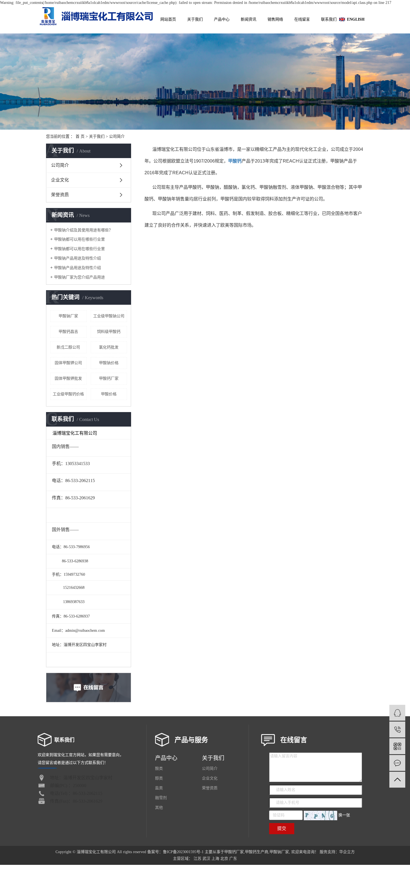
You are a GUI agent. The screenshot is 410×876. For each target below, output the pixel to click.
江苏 (197, 858)
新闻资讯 (248, 19)
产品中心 (222, 19)
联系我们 (329, 19)
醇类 (159, 778)
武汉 (206, 858)
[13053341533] (397, 729)
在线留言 (302, 19)
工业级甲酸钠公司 (108, 316)
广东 (233, 858)
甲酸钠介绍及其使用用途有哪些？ (83, 230)
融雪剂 (161, 798)
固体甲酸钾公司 (68, 363)
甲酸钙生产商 (256, 852)
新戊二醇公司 (68, 347)
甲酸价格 (109, 394)
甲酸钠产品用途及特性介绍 (77, 258)
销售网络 (275, 19)
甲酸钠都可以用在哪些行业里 (79, 239)
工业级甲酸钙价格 (68, 394)
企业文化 (60, 180)
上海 (215, 858)
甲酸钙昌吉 (68, 332)
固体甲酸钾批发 (68, 378)
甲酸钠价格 (109, 363)
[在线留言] (397, 763)
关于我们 (195, 19)
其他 (159, 807)
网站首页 (168, 19)
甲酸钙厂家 (109, 378)
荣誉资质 (60, 194)
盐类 (159, 788)
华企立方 (347, 852)
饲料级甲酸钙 (108, 332)
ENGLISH (356, 19)
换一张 (344, 815)
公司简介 (60, 165)
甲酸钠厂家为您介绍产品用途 (79, 277)
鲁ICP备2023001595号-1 (183, 852)
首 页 (80, 136)
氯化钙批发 (109, 347)
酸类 (159, 768)
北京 (224, 858)
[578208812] (397, 713)
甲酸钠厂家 (68, 316)
